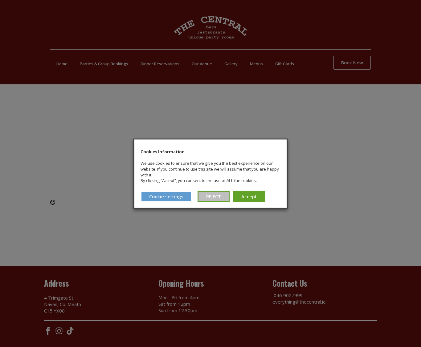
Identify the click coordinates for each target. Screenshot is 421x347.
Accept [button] (249, 196)
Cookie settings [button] (166, 196)
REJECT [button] (213, 196)
